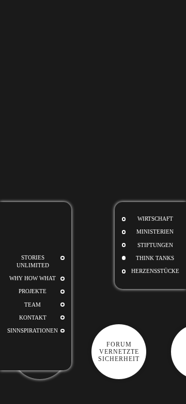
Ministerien (155, 232)
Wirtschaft (155, 219)
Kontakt (33, 318)
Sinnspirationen (32, 331)
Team (32, 305)
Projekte (33, 291)
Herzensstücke (155, 271)
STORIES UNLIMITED (33, 261)
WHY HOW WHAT (32, 278)
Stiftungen (155, 245)
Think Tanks (155, 258)
